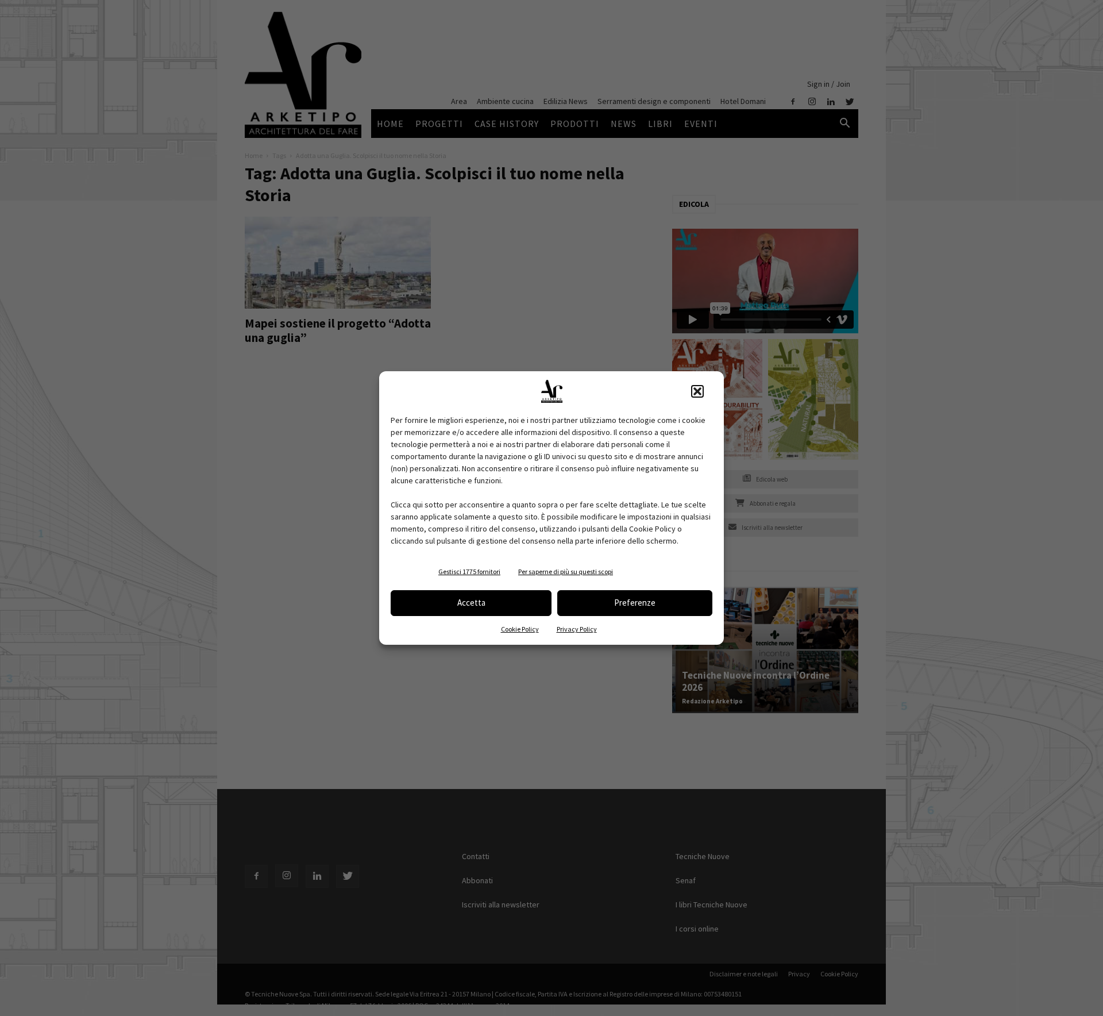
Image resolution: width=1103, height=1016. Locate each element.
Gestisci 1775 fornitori (469, 571)
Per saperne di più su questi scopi (565, 571)
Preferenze (634, 602)
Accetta (471, 602)
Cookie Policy (520, 629)
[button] (697, 391)
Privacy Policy (577, 629)
